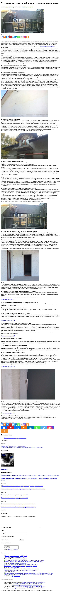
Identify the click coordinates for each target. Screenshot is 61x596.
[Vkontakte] (7, 37)
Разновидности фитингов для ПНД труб (15, 557)
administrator (10, 7)
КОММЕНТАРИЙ (6, 527)
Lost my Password (13, 549)
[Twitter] (13, 37)
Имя (2, 530)
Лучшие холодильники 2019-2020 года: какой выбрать (27, 583)
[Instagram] (24, 37)
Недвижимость (16, 576)
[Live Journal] (21, 37)
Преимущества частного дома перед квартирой (14, 498)
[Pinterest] (10, 37)
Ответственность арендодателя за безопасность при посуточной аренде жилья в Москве (28, 574)
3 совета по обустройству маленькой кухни (33, 582)
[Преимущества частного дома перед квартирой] (14, 494)
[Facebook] (2, 37)
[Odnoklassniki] (4, 37)
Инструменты (15, 567)
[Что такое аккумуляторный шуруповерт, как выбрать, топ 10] (21, 564)
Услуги (13, 571)
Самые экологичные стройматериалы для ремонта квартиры (18, 507)
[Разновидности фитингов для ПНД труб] (15, 556)
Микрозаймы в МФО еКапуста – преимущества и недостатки (20, 570)
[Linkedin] (16, 37)
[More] (27, 37)
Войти (5, 549)
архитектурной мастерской (47, 46)
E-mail (3, 533)
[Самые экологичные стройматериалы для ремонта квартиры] (18, 503)
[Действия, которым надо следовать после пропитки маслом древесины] (24, 560)
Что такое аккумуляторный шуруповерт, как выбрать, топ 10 (20, 566)
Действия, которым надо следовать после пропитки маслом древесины (23, 561)
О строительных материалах (19, 558)
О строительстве (26, 7)
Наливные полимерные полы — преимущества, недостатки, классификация (23, 489)
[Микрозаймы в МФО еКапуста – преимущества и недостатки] (21, 568)
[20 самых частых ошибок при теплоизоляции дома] (22, 32)
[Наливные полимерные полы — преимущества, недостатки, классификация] (22, 486)
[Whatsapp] (18, 37)
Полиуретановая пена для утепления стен (15, 438)
